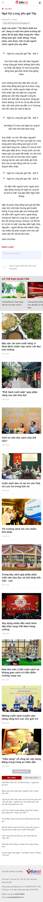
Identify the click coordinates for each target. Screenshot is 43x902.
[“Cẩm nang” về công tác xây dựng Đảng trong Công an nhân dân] (21, 742)
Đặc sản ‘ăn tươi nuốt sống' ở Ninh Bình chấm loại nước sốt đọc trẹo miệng (21, 346)
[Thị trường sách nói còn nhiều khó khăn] (21, 512)
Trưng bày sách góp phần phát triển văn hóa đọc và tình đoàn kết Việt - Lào (21, 577)
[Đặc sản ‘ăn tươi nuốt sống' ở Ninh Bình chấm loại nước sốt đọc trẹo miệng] (21, 326)
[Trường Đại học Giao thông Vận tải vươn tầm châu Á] (14, 290)
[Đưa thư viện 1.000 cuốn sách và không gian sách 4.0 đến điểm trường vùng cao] (21, 652)
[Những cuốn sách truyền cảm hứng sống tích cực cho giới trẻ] (21, 699)
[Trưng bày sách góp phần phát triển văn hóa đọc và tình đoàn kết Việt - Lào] (21, 557)
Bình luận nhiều (31, 778)
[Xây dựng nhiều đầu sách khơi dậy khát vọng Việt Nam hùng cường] (21, 606)
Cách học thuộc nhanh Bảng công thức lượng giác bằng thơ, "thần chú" (20, 811)
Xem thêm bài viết (21, 771)
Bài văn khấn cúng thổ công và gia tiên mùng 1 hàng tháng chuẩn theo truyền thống (21, 828)
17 (26, 813)
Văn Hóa (8, 9)
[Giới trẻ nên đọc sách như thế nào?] (21, 420)
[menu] (3, 2)
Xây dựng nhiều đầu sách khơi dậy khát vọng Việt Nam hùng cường (19, 626)
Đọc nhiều (12, 778)
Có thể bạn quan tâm (15, 279)
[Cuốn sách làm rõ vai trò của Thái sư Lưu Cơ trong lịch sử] (21, 466)
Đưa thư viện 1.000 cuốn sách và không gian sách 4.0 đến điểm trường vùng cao (20, 672)
